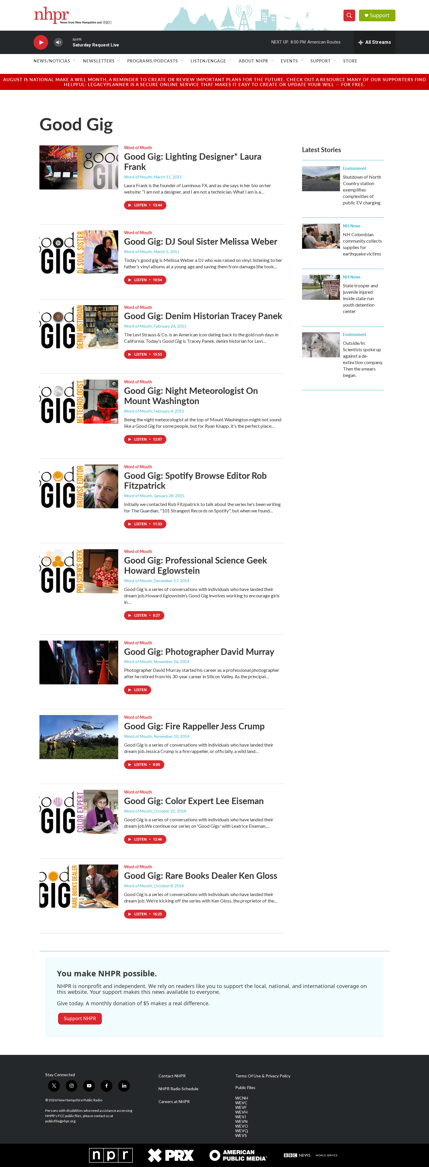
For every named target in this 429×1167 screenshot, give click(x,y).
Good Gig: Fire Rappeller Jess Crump (194, 726)
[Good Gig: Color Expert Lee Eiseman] (78, 812)
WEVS (241, 1135)
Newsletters (99, 61)
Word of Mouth (138, 147)
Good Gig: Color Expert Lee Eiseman (194, 800)
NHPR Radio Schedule (178, 1088)
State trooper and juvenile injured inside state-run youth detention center (360, 298)
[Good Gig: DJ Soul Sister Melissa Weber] (78, 252)
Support (380, 15)
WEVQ (241, 1130)
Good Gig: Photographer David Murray (199, 651)
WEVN (241, 1121)
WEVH (241, 1112)
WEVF (241, 1107)
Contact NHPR (172, 1076)
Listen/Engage (208, 61)
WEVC (241, 1102)
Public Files (245, 1087)
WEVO (241, 1126)
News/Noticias (52, 61)
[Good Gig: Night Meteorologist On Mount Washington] (78, 401)
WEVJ (240, 1116)
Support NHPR (80, 1018)
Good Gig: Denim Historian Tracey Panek (203, 315)
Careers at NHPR (174, 1101)
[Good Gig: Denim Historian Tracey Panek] (78, 327)
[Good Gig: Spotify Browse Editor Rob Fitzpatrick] (78, 486)
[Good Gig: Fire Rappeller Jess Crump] (78, 737)
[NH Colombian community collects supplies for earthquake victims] (321, 236)
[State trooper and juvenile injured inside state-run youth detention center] (321, 287)
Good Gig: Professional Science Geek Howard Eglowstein (195, 565)
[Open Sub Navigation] (74, 60)
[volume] (58, 42)
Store (350, 61)
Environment (354, 168)
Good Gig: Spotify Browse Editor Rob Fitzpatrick (195, 480)
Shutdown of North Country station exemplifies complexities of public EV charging (362, 189)
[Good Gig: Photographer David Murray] (78, 662)
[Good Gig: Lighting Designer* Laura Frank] (78, 167)
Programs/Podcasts (152, 61)
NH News (351, 226)
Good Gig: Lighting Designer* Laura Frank (192, 161)
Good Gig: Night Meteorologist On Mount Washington (191, 395)
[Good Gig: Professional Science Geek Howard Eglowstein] (78, 571)
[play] (41, 42)
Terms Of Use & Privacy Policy (262, 1076)
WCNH (241, 1098)
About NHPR (253, 61)
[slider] (68, 42)
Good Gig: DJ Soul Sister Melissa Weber (200, 241)
